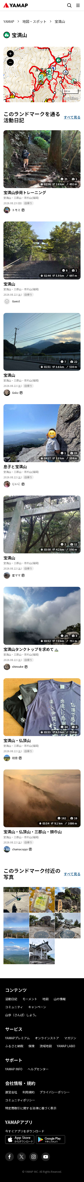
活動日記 (11, 999)
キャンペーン (37, 1007)
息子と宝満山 (15, 466)
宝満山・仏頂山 (17, 740)
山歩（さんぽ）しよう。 (21, 1015)
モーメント (29, 999)
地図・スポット (34, 21)
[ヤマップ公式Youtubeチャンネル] (45, 1156)
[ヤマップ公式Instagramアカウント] (33, 1156)
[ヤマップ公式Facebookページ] (9, 1156)
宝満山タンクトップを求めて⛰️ (31, 649)
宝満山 (9, 284)
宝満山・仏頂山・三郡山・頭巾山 (32, 831)
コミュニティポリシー (20, 1100)
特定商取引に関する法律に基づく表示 (30, 1108)
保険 (31, 1046)
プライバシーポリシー (55, 1092)
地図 (45, 999)
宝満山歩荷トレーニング (24, 192)
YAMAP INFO (13, 1069)
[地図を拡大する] (10, 53)
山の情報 (60, 999)
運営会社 (11, 1092)
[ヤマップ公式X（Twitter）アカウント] (21, 1156)
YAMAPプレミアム (17, 1038)
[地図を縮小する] (10, 62)
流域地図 (46, 1046)
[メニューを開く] (78, 5)
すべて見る (72, 117)
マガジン (70, 1038)
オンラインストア (47, 1038)
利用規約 (28, 1092)
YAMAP (8, 21)
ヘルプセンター (38, 1069)
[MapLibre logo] (68, 98)
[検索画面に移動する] (69, 5)
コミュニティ (14, 1007)
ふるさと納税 (14, 1046)
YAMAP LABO (66, 1046)
